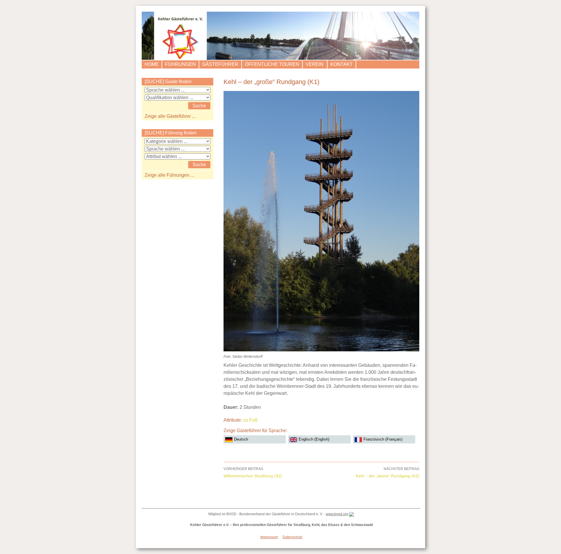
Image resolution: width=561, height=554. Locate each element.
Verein (314, 64)
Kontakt (341, 64)
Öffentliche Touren (272, 64)
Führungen (180, 64)
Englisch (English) (314, 439)
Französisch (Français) (382, 439)
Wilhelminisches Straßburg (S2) (253, 472)
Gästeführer (220, 64)
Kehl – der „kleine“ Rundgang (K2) (387, 472)
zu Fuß (250, 420)
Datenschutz (292, 537)
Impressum (269, 537)
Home (152, 64)
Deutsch (241, 439)
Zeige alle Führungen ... (169, 175)
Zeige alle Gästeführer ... (170, 116)
